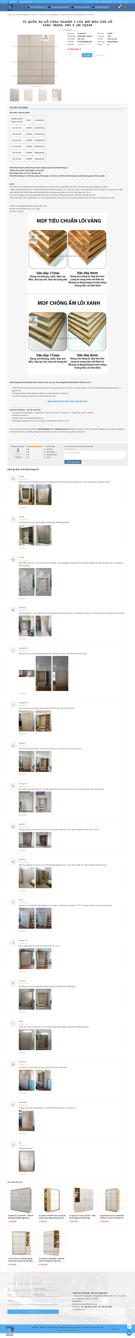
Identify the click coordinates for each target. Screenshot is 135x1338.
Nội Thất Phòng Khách (59, 7)
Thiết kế (97, 2)
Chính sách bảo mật (96, 1327)
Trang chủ (12, 2)
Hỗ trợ (120, 2)
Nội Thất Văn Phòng (81, 7)
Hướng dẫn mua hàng (66, 1327)
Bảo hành (86, 1327)
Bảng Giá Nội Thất (106, 2)
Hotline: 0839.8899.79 (25, 2)
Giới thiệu (91, 2)
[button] (58, 67)
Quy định (78, 1327)
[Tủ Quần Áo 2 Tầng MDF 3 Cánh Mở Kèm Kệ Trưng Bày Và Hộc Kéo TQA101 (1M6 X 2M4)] (52, 1243)
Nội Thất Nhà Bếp (101, 7)
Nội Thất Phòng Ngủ (37, 7)
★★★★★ (83, 44)
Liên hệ (126, 2)
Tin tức (115, 2)
